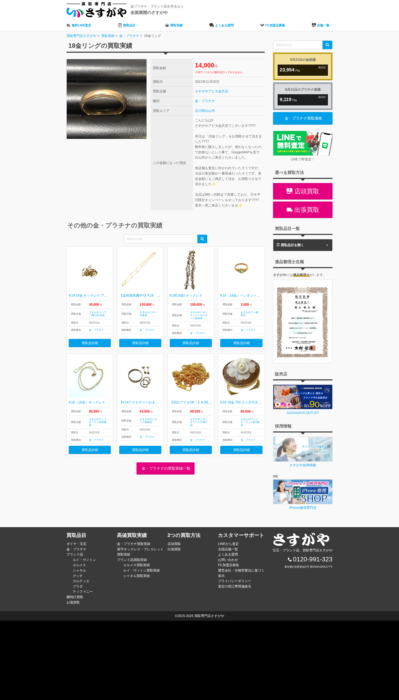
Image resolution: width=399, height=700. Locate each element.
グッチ (78, 576)
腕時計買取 (74, 597)
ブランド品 (74, 554)
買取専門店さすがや (209, 616)
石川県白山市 (205, 110)
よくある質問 (228, 554)
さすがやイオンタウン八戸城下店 (199, 422)
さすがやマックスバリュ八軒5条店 (250, 422)
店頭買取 (306, 191)
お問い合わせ (228, 560)
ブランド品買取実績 (132, 560)
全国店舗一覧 (228, 549)
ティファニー (83, 591)
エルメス (79, 565)
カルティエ (81, 581)
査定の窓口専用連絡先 (234, 586)
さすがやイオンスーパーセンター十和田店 (199, 315)
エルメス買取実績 (136, 565)
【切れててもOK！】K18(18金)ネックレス (201, 402)
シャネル (79, 570)
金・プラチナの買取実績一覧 (165, 468)
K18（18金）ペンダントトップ (243, 295)
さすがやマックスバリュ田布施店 (97, 422)
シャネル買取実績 (136, 576)
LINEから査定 (228, 544)
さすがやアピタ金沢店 (211, 91)
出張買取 (306, 209)
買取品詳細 (89, 343)
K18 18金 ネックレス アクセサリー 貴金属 (100, 295)
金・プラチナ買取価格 (303, 118)
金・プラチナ (205, 101)
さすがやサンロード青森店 (148, 421)
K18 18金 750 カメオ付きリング (244, 402)
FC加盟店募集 (228, 565)
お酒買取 (73, 602)
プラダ (78, 586)
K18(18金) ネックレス (186, 295)
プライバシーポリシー (234, 581)
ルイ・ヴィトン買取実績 (141, 570)
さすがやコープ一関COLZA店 (97, 314)
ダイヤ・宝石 (76, 544)
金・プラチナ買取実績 (133, 544)
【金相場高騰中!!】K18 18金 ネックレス (151, 295)
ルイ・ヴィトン (84, 560)
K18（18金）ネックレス (87, 402)
